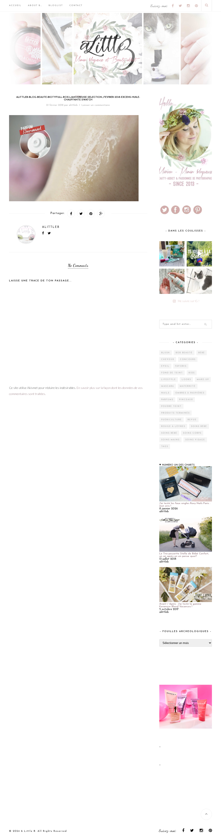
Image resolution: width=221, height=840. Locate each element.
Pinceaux (186, 400)
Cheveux (167, 359)
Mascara (167, 386)
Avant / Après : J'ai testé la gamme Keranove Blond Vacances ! (180, 605)
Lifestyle (168, 379)
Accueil (15, 5)
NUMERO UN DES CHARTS (178, 465)
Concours (188, 359)
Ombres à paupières (189, 393)
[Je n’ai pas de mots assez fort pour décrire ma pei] (199, 281)
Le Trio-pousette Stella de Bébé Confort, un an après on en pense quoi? (184, 555)
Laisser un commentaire (96, 105)
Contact (75, 5)
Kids (192, 373)
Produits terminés (175, 413)
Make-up (203, 379)
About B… (35, 5)
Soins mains (170, 440)
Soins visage (195, 440)
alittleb (73, 105)
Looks (186, 379)
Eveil (165, 366)
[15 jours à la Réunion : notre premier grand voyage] (199, 253)
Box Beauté (184, 353)
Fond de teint (172, 373)
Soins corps (192, 433)
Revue (192, 420)
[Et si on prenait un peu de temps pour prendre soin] (172, 281)
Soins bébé (199, 426)
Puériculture (171, 420)
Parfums (167, 400)
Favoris (180, 366)
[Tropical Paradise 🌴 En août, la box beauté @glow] (172, 253)
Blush (165, 353)
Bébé (201, 353)
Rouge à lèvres (173, 426)
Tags (164, 446)
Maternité (188, 386)
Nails (165, 393)
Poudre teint (171, 406)
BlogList (56, 5)
